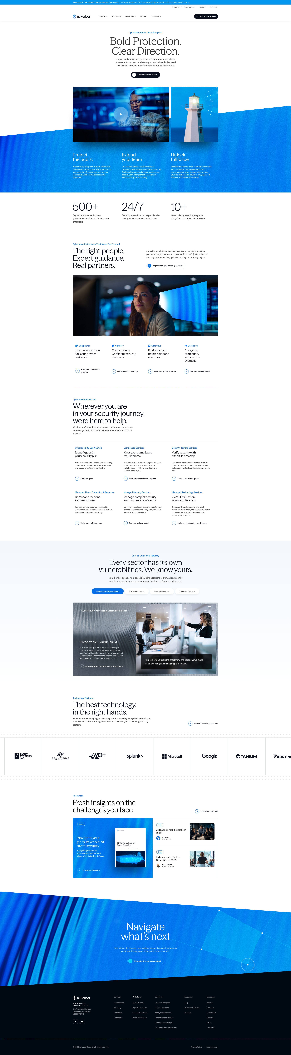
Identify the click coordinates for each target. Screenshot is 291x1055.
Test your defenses (163, 1013)
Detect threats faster (164, 1018)
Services (102, 16)
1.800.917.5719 (78, 1014)
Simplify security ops (163, 1023)
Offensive (118, 1013)
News (209, 1023)
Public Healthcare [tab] (187, 591)
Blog (186, 1003)
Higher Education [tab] (136, 591)
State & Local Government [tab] (107, 591)
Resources (129, 16)
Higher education (140, 1008)
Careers (202, 7)
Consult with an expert (206, 16)
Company (155, 16)
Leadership (211, 1013)
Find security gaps (162, 1003)
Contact (210, 1028)
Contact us (214, 7)
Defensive (118, 1018)
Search (176, 7)
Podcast (187, 1013)
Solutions (115, 16)
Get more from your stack (166, 1028)
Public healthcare (140, 1018)
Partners (144, 16)
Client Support (212, 1047)
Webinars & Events (192, 1008)
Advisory (117, 1008)
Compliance (119, 1003)
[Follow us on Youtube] (82, 1021)
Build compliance (162, 1008)
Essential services (140, 1013)
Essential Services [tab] (161, 591)
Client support (189, 7)
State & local (138, 1003)
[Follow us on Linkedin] (75, 1021)
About (209, 1003)
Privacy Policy (196, 1047)
